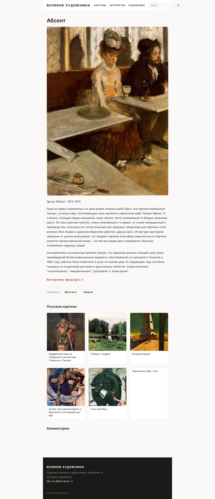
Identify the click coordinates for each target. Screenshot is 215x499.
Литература (117, 5)
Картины (100, 5)
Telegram (88, 292)
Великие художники (68, 5)
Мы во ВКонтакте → (60, 481)
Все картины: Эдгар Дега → (65, 279)
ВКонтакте (71, 292)
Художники (136, 5)
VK (178, 5)
